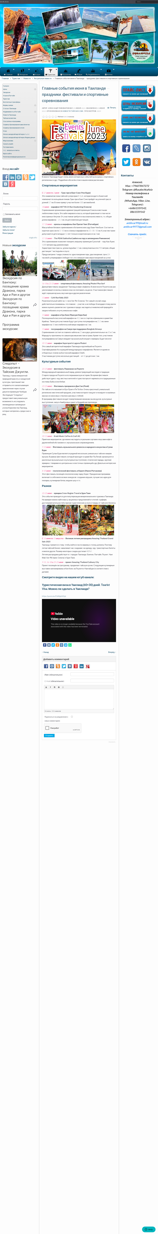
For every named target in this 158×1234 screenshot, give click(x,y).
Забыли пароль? (9, 227)
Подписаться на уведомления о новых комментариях (56, 719)
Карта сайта (7, 153)
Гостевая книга (8, 147)
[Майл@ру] (19, 177)
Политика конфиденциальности (14, 157)
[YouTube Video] (46, 687)
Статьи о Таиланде (9, 108)
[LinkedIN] (12, 177)
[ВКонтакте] (5, 184)
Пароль (6, 204)
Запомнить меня (12, 214)
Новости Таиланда (9, 115)
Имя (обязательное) (54, 675)
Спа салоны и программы (12, 121)
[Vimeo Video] (59, 687)
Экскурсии (6, 92)
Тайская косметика (9, 118)
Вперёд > (112, 652)
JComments (112, 742)
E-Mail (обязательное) (54, 681)
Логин (6, 193)
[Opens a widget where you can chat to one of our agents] (149, 1230)
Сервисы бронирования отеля (13, 128)
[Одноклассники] (25, 177)
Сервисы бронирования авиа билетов (16, 125)
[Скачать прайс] (138, 96)
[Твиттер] (32, 177)
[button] (19, 263)
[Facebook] (5, 177)
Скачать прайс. (137, 234)
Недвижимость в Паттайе (12, 112)
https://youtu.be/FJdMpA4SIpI (54, 596)
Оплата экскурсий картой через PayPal (16, 134)
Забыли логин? (8, 230)
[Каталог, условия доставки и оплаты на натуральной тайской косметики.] (138, 125)
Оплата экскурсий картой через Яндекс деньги (19, 137)
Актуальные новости (42, 78)
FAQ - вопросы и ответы (11, 150)
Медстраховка (8, 141)
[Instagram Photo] (54, 687)
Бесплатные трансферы (11, 102)
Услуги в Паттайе (9, 96)
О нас (5, 131)
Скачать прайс (8, 144)
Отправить (49, 736)
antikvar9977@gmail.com (137, 226)
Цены (5, 89)
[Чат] (138, 139)
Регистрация (7, 233)
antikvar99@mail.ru (137, 222)
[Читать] (126, 162)
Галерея (6, 86)
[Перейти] (136, 149)
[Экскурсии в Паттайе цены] (138, 111)
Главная (5, 78)
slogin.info (33, 237)
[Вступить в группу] (126, 149)
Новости (27, 78)
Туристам (16, 78)
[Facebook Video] (50, 687)
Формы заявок (8, 105)
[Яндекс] (12, 184)
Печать (112, 107)
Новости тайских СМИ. (73, 111)
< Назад (45, 652)
